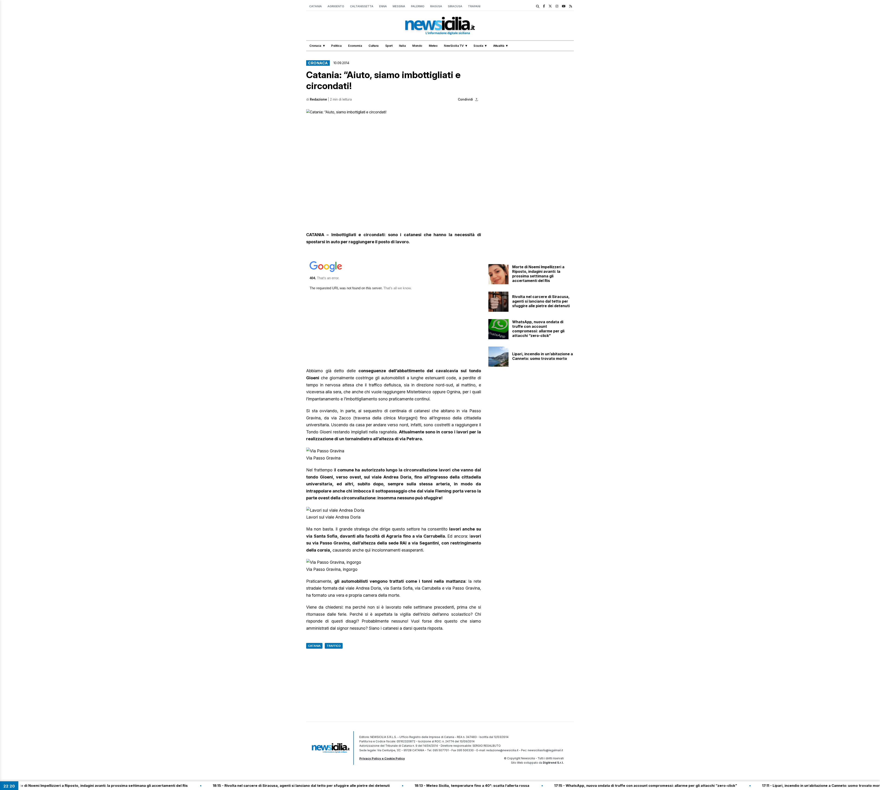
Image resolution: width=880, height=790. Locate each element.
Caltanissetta (361, 6)
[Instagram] (557, 6)
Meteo (433, 45)
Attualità (498, 45)
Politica (336, 45)
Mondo (417, 45)
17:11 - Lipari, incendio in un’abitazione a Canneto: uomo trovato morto (787, 785)
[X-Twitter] (550, 6)
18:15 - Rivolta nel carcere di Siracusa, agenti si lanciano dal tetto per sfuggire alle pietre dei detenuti (265, 785)
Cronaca (315, 45)
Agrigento (335, 6)
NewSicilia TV (454, 45)
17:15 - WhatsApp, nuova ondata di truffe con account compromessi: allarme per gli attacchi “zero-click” (610, 785)
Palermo (417, 6)
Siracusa (455, 6)
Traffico (334, 646)
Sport (389, 45)
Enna (383, 6)
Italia (402, 45)
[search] (537, 6)
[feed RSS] (570, 6)
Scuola (478, 45)
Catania (315, 6)
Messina (399, 6)
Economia (355, 45)
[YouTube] (564, 6)
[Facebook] (544, 6)
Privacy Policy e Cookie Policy (382, 758)
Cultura (373, 45)
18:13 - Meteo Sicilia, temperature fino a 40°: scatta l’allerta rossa (436, 785)
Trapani (474, 6)
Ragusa (436, 6)
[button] (393, 158)
